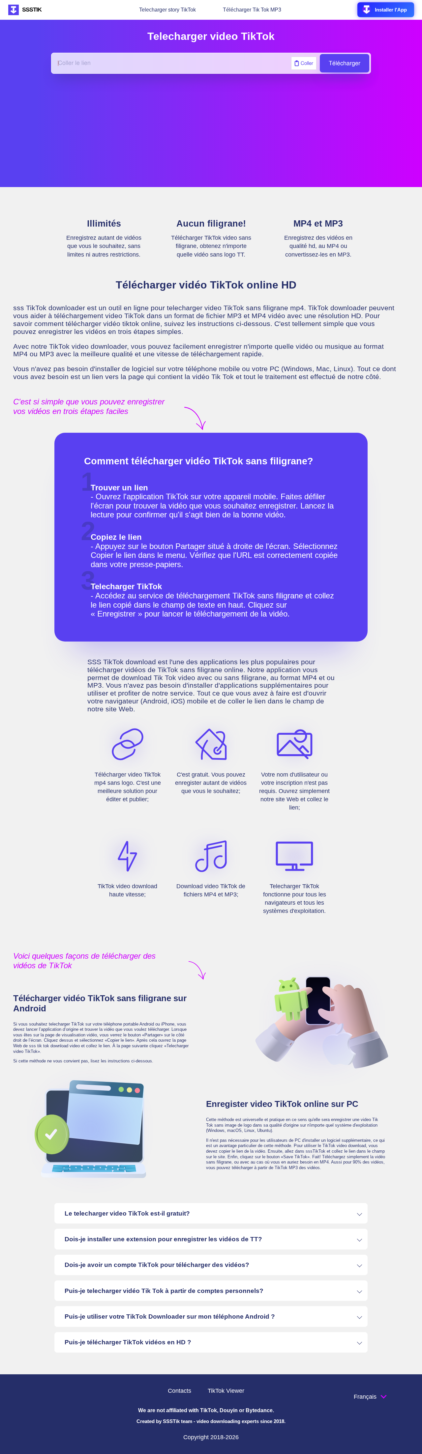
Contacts (179, 1390)
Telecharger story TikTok (167, 10)
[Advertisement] (211, 130)
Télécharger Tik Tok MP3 (252, 10)
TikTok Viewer (226, 1390)
